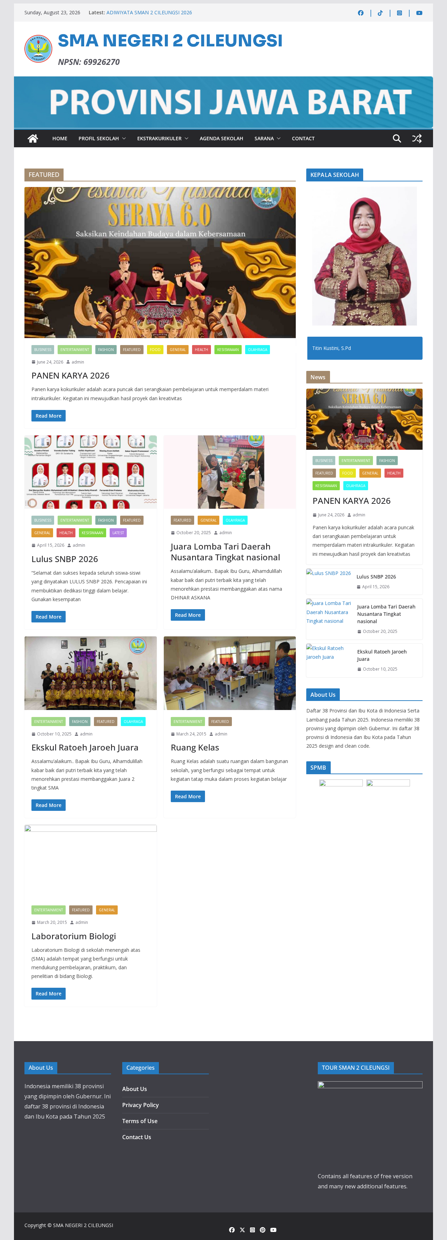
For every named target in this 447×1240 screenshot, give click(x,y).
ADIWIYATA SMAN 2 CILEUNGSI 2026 (149, 12)
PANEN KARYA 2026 (70, 375)
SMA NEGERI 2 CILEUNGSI (170, 40)
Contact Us (136, 1137)
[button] (122, 138)
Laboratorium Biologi (73, 936)
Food (155, 349)
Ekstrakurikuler (159, 138)
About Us (134, 1089)
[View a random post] (417, 138)
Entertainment (74, 349)
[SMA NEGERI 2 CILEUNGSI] (32, 138)
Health (201, 349)
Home (59, 138)
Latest (118, 532)
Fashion (106, 349)
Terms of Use (139, 1121)
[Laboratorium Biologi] (90, 861)
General (178, 349)
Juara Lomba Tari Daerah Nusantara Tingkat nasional (225, 551)
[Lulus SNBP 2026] (90, 472)
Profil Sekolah (99, 138)
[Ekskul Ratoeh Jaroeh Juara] (90, 673)
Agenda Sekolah (221, 138)
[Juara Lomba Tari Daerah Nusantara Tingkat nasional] (230, 472)
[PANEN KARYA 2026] (160, 262)
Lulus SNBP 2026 (64, 559)
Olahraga (257, 349)
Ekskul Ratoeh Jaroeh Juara (85, 747)
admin (78, 362)
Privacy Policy (140, 1105)
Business (42, 349)
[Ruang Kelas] (230, 673)
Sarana (264, 138)
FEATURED (132, 349)
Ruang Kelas (195, 747)
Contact (303, 138)
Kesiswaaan (228, 349)
